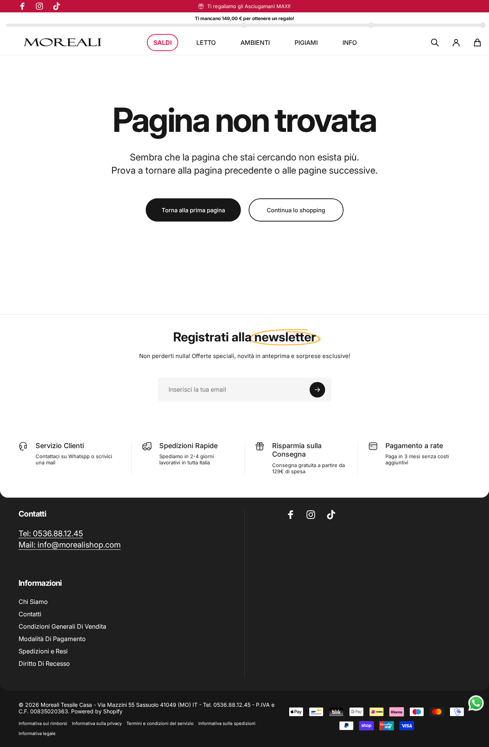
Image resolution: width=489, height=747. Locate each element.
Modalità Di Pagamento (52, 639)
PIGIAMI (306, 42)
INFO (349, 42)
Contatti (30, 614)
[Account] (456, 42)
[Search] (435, 42)
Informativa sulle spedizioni (227, 723)
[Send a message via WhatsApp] (476, 703)
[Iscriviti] (317, 389)
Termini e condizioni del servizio (160, 723)
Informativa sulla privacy (97, 723)
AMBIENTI (255, 42)
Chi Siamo (33, 601)
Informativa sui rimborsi (43, 723)
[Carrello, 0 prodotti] (477, 42)
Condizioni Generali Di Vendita (62, 626)
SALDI (162, 42)
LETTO (206, 42)
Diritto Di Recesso (44, 663)
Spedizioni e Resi (43, 651)
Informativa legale (37, 733)
